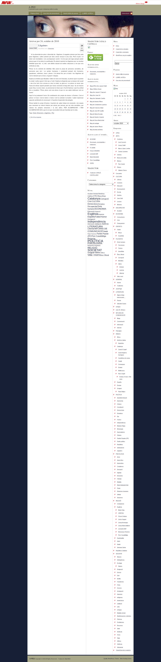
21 (122, 109)
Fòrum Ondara (122, 516)
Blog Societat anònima (96, 129)
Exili (118, 575)
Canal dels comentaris (122, 52)
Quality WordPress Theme (111, 658)
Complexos (120, 466)
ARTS (117, 136)
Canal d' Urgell (122, 349)
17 (130, 105)
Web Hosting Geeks (126, 658)
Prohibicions (120, 622)
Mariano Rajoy (121, 426)
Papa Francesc (92, 234)
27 (120, 112)
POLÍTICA (95, 241)
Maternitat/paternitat (122, 485)
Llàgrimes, (47, 113)
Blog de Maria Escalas (96, 114)
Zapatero (119, 450)
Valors (97, 252)
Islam (118, 541)
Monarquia (120, 429)
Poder (118, 488)
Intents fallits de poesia (70, 13)
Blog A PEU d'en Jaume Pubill (98, 86)
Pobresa (119, 619)
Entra (117, 46)
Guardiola (121, 236)
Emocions (51, 48)
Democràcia (93, 204)
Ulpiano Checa (122, 170)
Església (93, 213)
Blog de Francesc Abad (96, 107)
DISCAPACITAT (120, 207)
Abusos (119, 557)
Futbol (98, 217)
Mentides (120, 260)
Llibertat (91, 229)
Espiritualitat (120, 538)
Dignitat (119, 472)
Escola (119, 192)
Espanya (101, 214)
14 (122, 105)
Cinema (119, 154)
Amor (118, 457)
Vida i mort (93, 255)
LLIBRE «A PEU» (87, 13)
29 (125, 112)
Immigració (91, 219)
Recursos (120, 625)
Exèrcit (119, 572)
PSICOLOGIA (95, 243)
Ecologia (119, 563)
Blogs (104, 196)
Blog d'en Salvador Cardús (97, 98)
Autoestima (120, 463)
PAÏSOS (118, 334)
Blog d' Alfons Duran (95, 89)
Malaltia (119, 482)
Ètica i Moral (104, 255)
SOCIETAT (95, 250)
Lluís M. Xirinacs (120, 310)
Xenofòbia (121, 251)
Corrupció (104, 199)
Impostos (119, 594)
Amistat (95, 194)
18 (115, 109)
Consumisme (121, 217)
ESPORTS (119, 226)
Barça (100, 196)
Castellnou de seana (124, 358)
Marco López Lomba (124, 148)
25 (115, 112)
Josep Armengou (123, 522)
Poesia (91, 238)
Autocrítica (120, 460)
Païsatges (119, 331)
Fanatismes (120, 581)
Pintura (119, 167)
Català (120, 361)
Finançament (120, 223)
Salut (118, 628)
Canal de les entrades (122, 49)
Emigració (97, 211)
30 (127, 112)
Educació (91, 211)
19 (117, 109)
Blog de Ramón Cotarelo (97, 117)
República (120, 444)
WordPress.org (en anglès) (123, 55)
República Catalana (121, 550)
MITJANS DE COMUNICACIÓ (97, 229)
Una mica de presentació (51, 13)
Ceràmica (120, 139)
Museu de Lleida (121, 157)
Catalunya (94, 198)
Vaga (118, 638)
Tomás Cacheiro (123, 151)
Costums (119, 182)
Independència (97, 221)
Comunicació (120, 321)
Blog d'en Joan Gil (95, 95)
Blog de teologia (94, 123)
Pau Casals (121, 164)
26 (117, 112)
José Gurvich (122, 142)
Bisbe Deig (121, 510)
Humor (104, 217)
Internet (119, 327)
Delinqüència (120, 560)
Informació (91, 224)
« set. (115, 115)
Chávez (119, 404)
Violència (119, 644)
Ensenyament (121, 189)
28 (122, 112)
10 (130, 102)
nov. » (119, 115)
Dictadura (101, 204)
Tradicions (120, 285)
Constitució (120, 407)
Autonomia (120, 401)
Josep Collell (121, 145)
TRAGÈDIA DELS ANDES (123, 650)
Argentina (121, 343)
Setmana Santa (121, 547)
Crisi (89, 201)
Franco (119, 419)
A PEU (32, 7)
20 (120, 109)
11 (115, 105)
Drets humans (121, 242)
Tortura (120, 248)
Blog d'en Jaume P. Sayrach (98, 92)
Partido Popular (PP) (123, 438)
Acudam (90, 193)
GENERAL (119, 279)
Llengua (118, 306)
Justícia (104, 224)
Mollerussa (121, 370)
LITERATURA (95, 226)
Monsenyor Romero (124, 532)
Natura (120, 566)
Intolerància (120, 600)
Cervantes (119, 173)
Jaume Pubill (33, 48)
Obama (119, 435)
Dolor (34, 113)
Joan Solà (120, 198)
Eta (118, 416)
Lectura (119, 201)
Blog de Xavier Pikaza (96, 126)
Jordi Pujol (119, 288)
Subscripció (125, 13)
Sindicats (119, 631)
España (91, 217)
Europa (119, 385)
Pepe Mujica (121, 391)
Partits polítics (121, 441)
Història (119, 195)
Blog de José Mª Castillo (97, 111)
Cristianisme (120, 503)
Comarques (121, 364)
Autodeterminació (122, 397)
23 (127, 109)
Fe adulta (92, 147)
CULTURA (96, 201)
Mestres (119, 204)
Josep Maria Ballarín (124, 525)
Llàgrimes (42, 45)
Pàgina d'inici (35, 13)
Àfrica (118, 337)
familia (119, 578)
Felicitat (119, 478)
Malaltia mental (121, 613)
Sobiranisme (120, 447)
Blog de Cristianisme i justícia (98, 104)
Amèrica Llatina (121, 340)
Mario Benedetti (94, 157)
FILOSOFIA (119, 239)
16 (127, 105)
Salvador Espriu (121, 303)
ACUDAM (92, 139)
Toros (118, 634)
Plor (53, 113)
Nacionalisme (121, 432)
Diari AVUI (67, 659)
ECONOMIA (100, 209)
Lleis (118, 606)
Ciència (119, 179)
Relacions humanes (94, 245)
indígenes (120, 597)
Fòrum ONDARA (95, 150)
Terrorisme (121, 245)
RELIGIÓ (92, 248)
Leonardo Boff (94, 154)
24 (130, 109)
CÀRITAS (121, 513)
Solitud (119, 494)
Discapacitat (92, 206)
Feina (118, 585)
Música (119, 161)
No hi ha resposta (36, 117)
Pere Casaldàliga (95, 160)
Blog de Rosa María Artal (97, 120)
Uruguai (91, 252)
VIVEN (92, 163)
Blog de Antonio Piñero (96, 101)
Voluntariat (120, 647)
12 (117, 105)
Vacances (120, 497)
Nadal (105, 231)
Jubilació (98, 224)
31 (130, 112)
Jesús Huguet (122, 519)
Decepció (119, 469)
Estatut (120, 367)
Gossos (119, 588)
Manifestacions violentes (124, 616)
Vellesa (103, 252)
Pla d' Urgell (121, 373)
